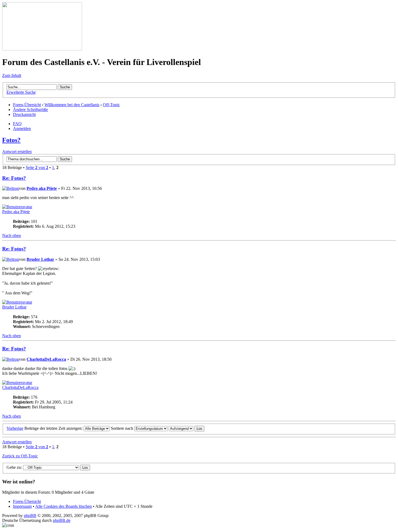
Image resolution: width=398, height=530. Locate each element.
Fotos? (11, 140)
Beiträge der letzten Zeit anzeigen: (54, 428)
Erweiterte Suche (21, 92)
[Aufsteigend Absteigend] (186, 428)
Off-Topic (111, 104)
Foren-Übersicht (27, 104)
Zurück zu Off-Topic (20, 456)
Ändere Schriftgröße (30, 109)
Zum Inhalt (11, 75)
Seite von (37, 167)
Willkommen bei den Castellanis (71, 104)
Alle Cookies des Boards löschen (63, 506)
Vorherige (14, 428)
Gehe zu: (14, 467)
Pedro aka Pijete (42, 188)
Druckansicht (24, 114)
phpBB (30, 515)
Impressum (22, 506)
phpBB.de (61, 520)
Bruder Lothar (40, 259)
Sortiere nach (122, 428)
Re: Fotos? (14, 178)
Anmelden (22, 128)
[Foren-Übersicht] (42, 49)
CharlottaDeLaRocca (46, 359)
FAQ (17, 123)
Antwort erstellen (17, 151)
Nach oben (11, 235)
